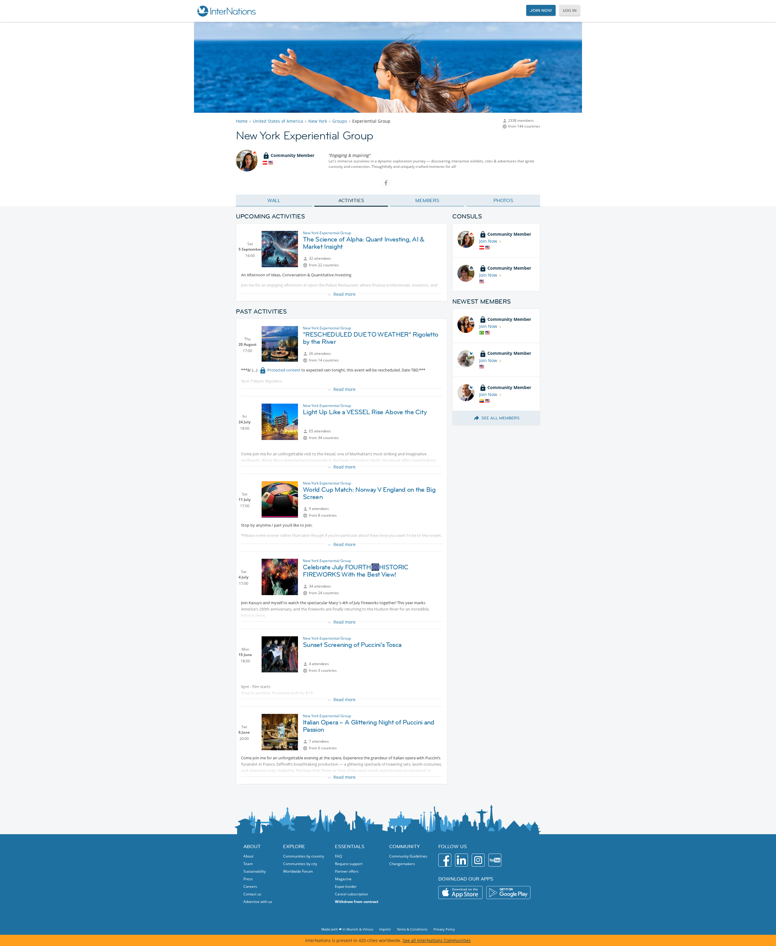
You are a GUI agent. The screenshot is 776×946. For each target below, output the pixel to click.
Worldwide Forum (298, 871)
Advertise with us (257, 901)
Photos (503, 200)
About (248, 856)
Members (427, 200)
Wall (274, 200)
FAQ (338, 856)
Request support (349, 863)
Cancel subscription (351, 894)
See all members (500, 418)
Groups (339, 121)
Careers (250, 886)
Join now (541, 10)
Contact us (252, 894)
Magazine (343, 878)
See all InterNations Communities (437, 940)
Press (248, 878)
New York (317, 121)
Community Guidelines (408, 856)
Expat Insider (346, 886)
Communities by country (303, 856)
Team (248, 863)
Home (242, 121)
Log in (570, 10)
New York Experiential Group (327, 232)
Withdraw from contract (356, 901)
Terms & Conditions (412, 929)
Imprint (385, 929)
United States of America (278, 121)
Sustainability (254, 871)
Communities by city (300, 863)
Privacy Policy (444, 929)
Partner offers (347, 871)
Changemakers (402, 863)
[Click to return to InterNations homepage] (226, 11)
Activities (351, 200)
